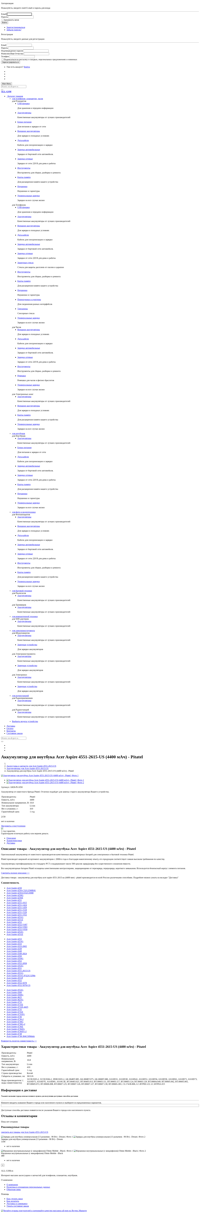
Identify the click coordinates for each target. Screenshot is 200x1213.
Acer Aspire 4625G (15, 1000)
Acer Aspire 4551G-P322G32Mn (21, 975)
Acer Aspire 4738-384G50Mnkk (21, 1036)
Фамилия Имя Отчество (12, 53)
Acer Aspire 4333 (14, 944)
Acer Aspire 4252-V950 (17, 929)
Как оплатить (13, 1201)
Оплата (10, 728)
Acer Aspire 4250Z (15, 898)
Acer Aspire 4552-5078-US (18, 985)
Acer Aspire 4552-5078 (17, 983)
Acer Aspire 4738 (14, 1034)
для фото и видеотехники (24, 512)
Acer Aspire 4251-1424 (17, 905)
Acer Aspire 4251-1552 (17, 915)
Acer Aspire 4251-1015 (17, 902)
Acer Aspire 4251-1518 (17, 910)
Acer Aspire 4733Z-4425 (17, 1007)
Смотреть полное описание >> (15, 873)
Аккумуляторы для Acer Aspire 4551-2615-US (27, 768)
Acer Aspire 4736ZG (16, 1029)
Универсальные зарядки (28, 196)
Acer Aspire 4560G (15, 995)
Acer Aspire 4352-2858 (17, 963)
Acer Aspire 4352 (14, 961)
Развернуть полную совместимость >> (19, 1041)
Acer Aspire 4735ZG (16, 1014)
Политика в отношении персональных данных (28, 1187)
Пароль (4, 17)
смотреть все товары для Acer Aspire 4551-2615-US (24, 1132)
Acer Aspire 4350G (15, 958)
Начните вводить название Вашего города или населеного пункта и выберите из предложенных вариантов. (51, 1103)
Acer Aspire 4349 (14, 951)
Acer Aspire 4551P (15, 978)
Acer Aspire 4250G (15, 895)
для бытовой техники (22, 591)
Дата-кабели (23, 140)
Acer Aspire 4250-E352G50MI (20, 893)
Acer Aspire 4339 (14, 949)
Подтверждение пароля (12, 51)
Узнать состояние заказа (18, 1206)
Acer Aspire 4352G (15, 966)
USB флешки (23, 103)
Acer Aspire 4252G (15, 932)
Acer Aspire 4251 (14, 900)
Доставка (11, 726)
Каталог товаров (15, 96)
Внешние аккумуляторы (28, 131)
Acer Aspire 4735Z (15, 1012)
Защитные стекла (25, 262)
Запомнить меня (11, 20)
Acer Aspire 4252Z (15, 934)
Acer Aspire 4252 (14, 922)
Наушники (22, 186)
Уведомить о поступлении (13, 826)
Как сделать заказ (15, 1199)
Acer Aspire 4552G (15, 990)
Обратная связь (14, 1189)
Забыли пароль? (14, 30)
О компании (12, 1184)
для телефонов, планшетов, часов (27, 98)
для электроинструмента (23, 630)
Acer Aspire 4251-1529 (17, 912)
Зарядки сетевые (25, 159)
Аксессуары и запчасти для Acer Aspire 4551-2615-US (31, 766)
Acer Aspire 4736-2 (15, 1019)
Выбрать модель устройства (25, 721)
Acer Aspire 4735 (14, 1009)
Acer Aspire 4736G (15, 1022)
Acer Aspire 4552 (14, 980)
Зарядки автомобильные (28, 149)
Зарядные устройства (27, 645)
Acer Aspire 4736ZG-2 (17, 1031)
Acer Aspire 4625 (14, 997)
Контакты (11, 731)
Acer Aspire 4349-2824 (17, 953)
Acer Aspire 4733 (14, 1002)
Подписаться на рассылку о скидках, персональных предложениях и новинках (40, 59)
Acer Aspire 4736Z (15, 1026)
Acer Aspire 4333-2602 (17, 946)
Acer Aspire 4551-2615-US (18, 971)
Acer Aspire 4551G (15, 973)
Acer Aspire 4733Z (15, 1004)
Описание (11, 838)
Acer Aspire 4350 (14, 956)
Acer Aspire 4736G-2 (16, 1024)
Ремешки (21, 376)
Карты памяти (24, 177)
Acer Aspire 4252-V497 (17, 924)
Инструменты (23, 168)
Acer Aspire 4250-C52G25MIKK (21, 890)
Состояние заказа (15, 733)
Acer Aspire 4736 (14, 1017)
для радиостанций (20, 695)
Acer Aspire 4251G (15, 917)
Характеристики (14, 840)
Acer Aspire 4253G (15, 941)
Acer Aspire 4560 (14, 992)
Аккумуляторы (24, 113)
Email (3, 14)
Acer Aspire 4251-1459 (17, 907)
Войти (27, 67)
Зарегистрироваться (16, 27)
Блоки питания (24, 122)
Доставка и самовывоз (17, 1203)
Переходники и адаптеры (29, 299)
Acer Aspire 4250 (14, 888)
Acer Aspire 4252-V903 (17, 927)
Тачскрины (22, 309)
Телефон (5, 56)
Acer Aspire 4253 (14, 939)
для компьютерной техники (25, 616)
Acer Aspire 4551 (14, 968)
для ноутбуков (18, 433)
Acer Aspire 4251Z (15, 920)
